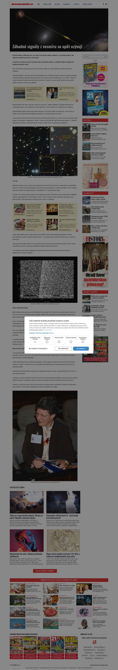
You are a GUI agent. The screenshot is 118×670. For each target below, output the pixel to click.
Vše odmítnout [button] (63, 348)
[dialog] (59, 335)
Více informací (47, 330)
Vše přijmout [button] (81, 348)
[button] (59, 333)
